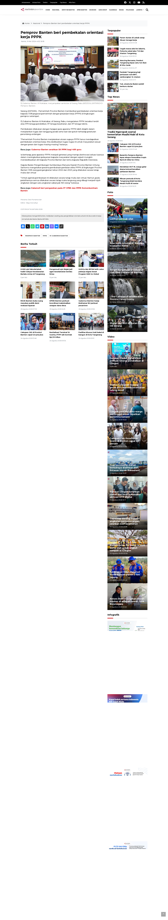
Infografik (113, 614)
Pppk (45, 236)
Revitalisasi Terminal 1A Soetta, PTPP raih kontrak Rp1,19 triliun (60, 334)
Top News (63, 2)
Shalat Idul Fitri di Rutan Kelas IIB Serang (127, 324)
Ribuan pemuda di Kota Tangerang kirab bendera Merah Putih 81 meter (131, 181)
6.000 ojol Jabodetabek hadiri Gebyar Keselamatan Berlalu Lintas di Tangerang (33, 271)
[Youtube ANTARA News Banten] (139, 2)
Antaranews (26, 2)
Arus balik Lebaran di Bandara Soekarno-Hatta (127, 244)
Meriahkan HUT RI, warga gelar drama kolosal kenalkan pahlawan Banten (133, 169)
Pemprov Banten (32, 236)
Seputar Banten (68, 10)
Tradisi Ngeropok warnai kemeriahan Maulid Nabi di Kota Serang (125, 134)
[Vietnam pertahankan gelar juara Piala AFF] (127, 804)
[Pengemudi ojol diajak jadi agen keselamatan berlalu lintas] (62, 258)
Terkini (45, 2)
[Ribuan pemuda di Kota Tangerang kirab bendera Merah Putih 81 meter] (113, 182)
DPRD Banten (82, 10)
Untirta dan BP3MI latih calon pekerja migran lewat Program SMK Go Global (91, 271)
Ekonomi (92, 10)
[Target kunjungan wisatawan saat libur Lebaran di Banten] (127, 265)
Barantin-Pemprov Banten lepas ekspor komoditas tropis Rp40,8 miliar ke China (133, 157)
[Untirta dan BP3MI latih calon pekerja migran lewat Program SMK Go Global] (91, 258)
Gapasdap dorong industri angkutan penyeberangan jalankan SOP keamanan (125, 521)
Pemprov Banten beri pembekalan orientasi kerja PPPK (66, 23)
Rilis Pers (72, 2)
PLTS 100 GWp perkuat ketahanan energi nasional (125, 907)
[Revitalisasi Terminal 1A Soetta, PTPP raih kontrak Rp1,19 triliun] (62, 321)
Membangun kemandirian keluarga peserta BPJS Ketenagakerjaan (124, 686)
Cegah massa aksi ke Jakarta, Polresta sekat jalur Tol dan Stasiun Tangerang (132, 51)
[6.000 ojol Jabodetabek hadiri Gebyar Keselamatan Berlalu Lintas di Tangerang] (33, 258)
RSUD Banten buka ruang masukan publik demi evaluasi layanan (32, 303)
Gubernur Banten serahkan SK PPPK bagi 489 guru (56, 149)
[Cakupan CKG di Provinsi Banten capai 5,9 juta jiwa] (33, 321)
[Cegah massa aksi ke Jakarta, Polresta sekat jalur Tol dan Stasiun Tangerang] (113, 52)
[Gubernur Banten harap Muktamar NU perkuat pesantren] (91, 290)
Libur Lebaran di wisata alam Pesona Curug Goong (126, 298)
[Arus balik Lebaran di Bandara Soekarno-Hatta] (127, 238)
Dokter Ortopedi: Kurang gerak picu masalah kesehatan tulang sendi (127, 387)
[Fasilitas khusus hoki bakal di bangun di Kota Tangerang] (91, 321)
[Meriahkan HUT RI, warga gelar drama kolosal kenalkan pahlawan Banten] (113, 170)
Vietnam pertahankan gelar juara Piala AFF (125, 834)
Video (111, 336)
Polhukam (130, 10)
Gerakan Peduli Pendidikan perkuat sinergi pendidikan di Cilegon (127, 361)
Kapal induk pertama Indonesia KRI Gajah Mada (125, 760)
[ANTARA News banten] (32, 10)
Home (48, 10)
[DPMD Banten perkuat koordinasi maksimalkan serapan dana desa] (62, 290)
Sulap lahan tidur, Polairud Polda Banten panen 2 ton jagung (125, 575)
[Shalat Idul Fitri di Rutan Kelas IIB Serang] (127, 318)
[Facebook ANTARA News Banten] (125, 2)
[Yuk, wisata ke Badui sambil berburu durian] (113, 87)
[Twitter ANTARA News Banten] (130, 2)
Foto (110, 192)
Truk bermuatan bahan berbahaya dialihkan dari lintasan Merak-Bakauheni (125, 468)
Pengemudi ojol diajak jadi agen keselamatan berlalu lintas (60, 271)
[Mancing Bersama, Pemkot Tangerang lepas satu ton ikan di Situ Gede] (113, 64)
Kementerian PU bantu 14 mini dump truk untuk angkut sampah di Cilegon (127, 548)
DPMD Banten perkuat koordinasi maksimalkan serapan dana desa (59, 303)
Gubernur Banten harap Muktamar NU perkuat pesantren (89, 303)
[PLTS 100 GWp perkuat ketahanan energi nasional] (127, 878)
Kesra (121, 10)
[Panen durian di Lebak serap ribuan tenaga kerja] (113, 41)
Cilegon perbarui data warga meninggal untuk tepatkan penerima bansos (126, 414)
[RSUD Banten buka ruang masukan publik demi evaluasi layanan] (33, 290)
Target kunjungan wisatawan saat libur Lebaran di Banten (126, 271)
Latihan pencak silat (121, 219)
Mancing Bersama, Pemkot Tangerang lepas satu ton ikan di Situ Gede (133, 62)
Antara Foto (36, 2)
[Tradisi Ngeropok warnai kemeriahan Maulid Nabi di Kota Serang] (127, 116)
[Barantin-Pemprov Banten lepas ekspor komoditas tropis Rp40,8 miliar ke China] (113, 158)
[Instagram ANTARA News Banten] (134, 2)
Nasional (55, 10)
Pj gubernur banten (59, 236)
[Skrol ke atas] (163, 914)
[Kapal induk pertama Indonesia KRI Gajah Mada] (127, 731)
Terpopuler (53, 2)
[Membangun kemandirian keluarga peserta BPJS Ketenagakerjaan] (127, 657)
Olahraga (113, 10)
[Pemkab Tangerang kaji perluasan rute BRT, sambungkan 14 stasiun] (113, 75)
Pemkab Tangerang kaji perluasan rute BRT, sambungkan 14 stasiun (130, 74)
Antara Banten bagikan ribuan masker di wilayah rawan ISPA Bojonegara (127, 601)
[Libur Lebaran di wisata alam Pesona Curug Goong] (127, 292)
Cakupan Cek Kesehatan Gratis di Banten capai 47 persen (124, 441)
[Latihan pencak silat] (127, 211)
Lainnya (139, 10)
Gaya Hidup (103, 10)
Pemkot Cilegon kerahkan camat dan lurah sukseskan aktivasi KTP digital (125, 494)
